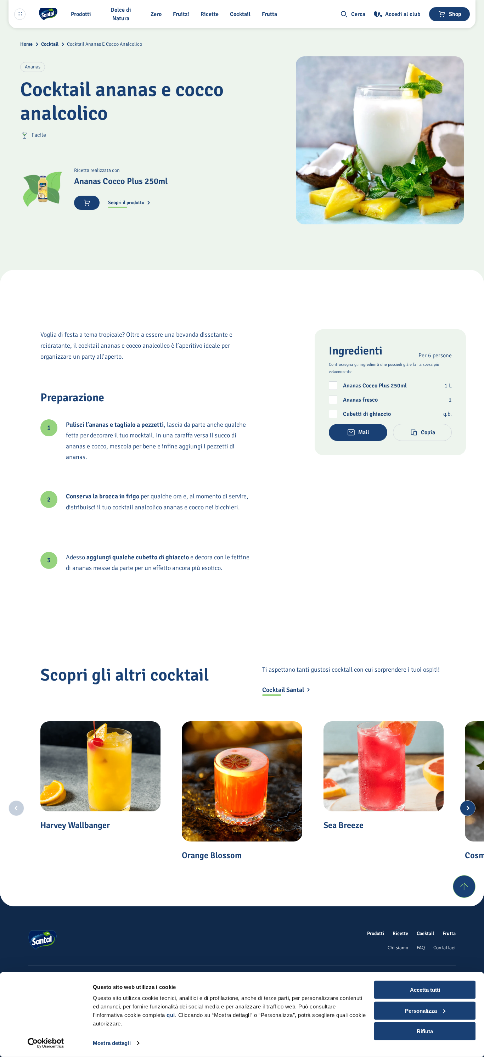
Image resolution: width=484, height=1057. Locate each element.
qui (171, 1015)
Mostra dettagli (112, 1043)
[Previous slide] (16, 808)
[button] (82, 14)
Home (26, 44)
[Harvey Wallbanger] (100, 766)
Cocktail (49, 44)
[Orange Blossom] (242, 781)
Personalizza (421, 1010)
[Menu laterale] (20, 14)
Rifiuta (425, 1031)
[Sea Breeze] (383, 766)
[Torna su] (464, 886)
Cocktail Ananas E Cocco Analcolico (104, 44)
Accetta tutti (425, 990)
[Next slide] (467, 808)
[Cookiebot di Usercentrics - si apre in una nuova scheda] (46, 1043)
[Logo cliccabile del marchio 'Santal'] (48, 14)
